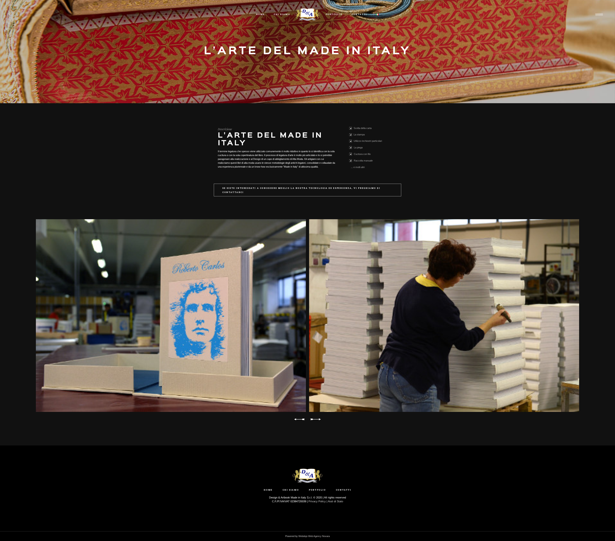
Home (268, 489)
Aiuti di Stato (335, 501)
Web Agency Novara (319, 536)
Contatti (343, 489)
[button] (171, 419)
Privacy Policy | (318, 501)
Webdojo (303, 536)
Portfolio (317, 489)
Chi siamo (291, 489)
